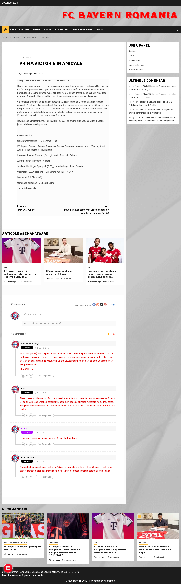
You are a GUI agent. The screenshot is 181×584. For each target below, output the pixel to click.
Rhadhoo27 (39, 74)
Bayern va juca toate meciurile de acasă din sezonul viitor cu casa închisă (86, 210)
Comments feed (136, 65)
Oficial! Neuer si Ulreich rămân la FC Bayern (59, 272)
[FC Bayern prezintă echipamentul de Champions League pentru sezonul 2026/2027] (68, 526)
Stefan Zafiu (67, 279)
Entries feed (134, 60)
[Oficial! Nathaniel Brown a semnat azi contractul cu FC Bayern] (158, 526)
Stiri (31, 58)
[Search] (177, 29)
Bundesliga (61, 29)
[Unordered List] (45, 323)
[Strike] (37, 323)
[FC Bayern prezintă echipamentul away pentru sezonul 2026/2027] (21, 250)
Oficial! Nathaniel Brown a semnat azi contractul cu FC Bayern (156, 549)
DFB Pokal (74, 572)
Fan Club (24, 29)
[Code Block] (53, 323)
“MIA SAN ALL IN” (26, 208)
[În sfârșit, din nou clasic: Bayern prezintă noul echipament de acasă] (105, 250)
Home (13, 29)
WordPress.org (136, 69)
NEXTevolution (28, 457)
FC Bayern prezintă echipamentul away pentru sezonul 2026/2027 (20, 274)
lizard (24, 428)
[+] (64, 323)
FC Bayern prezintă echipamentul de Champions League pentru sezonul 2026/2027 (66, 551)
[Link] (57, 323)
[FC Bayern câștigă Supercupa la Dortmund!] (23, 526)
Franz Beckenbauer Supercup (15, 543)
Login (113, 304)
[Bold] (25, 323)
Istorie (48, 29)
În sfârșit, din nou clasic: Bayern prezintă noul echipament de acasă (102, 274)
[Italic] (29, 323)
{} (60, 323)
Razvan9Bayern (26, 282)
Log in (131, 55)
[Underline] (33, 323)
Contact (100, 29)
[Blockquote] (49, 323)
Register (132, 51)
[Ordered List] (41, 323)
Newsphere (94, 580)
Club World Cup (59, 572)
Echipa (36, 29)
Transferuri (143, 543)
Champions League (82, 29)
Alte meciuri (24, 58)
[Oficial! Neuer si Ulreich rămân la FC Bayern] (63, 250)
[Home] (5, 30)
